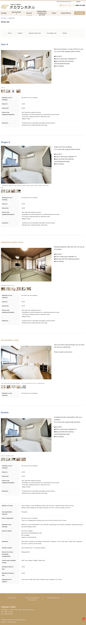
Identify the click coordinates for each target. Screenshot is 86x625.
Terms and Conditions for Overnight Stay (32, 599)
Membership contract (53, 597)
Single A (20, 33)
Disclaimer (3, 622)
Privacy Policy (11, 597)
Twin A (10, 33)
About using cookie (12, 622)
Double (65, 33)
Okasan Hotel (8, 607)
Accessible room (52, 33)
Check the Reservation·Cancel (64, 1)
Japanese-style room (35, 33)
